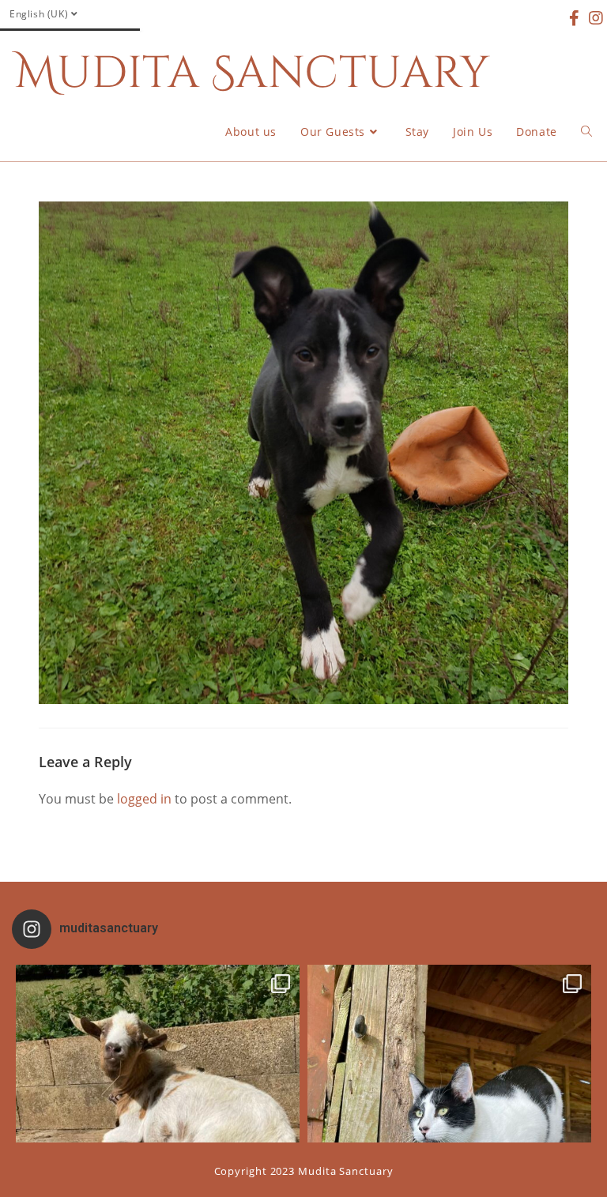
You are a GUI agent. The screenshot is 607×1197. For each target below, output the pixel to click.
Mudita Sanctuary (252, 73)
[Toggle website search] (586, 132)
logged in (144, 798)
